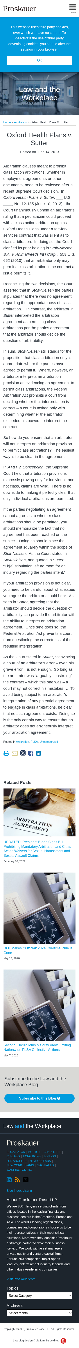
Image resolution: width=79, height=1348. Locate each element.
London (50, 1156)
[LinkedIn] (9, 1180)
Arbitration (20, 122)
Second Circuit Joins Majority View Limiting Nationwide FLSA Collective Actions (37, 1047)
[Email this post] (15, 753)
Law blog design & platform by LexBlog (36, 1340)
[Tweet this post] (23, 753)
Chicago (13, 1156)
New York (14, 1165)
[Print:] (6, 753)
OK (39, 60)
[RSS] (17, 1180)
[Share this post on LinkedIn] (38, 753)
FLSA (34, 741)
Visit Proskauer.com (21, 1279)
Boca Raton (16, 1152)
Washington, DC (19, 1170)
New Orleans (40, 1161)
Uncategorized (49, 741)
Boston (34, 1152)
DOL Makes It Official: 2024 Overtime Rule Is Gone (38, 950)
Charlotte (52, 1152)
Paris (29, 1165)
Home (7, 122)
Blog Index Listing (19, 1190)
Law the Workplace (32, 1126)
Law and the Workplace (39, 93)
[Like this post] (30, 753)
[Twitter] (26, 1180)
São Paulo (45, 1165)
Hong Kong (32, 1156)
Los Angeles (17, 1161)
